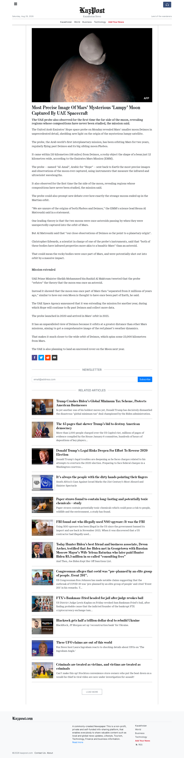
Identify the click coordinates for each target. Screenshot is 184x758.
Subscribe (145, 379)
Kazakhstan (66, 22)
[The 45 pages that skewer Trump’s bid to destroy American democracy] (42, 429)
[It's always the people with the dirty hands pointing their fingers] (42, 482)
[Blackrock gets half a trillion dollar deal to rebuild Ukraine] (42, 626)
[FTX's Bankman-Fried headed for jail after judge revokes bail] (42, 603)
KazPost (92, 10)
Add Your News (116, 22)
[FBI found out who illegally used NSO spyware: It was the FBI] (42, 527)
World (77, 22)
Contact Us (40, 753)
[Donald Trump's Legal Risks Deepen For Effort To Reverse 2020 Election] (42, 456)
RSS (140, 744)
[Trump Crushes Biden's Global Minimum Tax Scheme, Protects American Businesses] (42, 406)
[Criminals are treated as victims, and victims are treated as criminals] (42, 670)
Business (87, 22)
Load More (92, 692)
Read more (77, 742)
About (50, 753)
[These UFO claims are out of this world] (42, 648)
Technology (100, 22)
